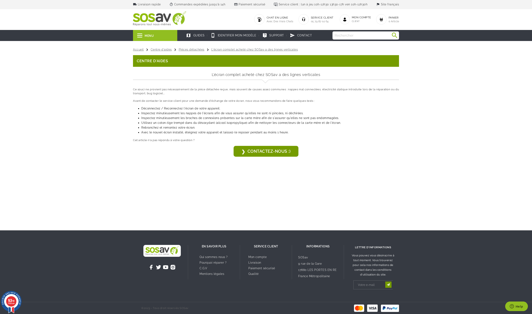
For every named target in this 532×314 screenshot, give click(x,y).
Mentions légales (212, 274)
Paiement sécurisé (261, 268)
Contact (301, 35)
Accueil (138, 49)
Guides (195, 35)
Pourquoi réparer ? (213, 262)
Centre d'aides (161, 49)
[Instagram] (173, 267)
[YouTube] (166, 267)
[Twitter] (158, 267)
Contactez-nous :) (269, 151)
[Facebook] (151, 267)
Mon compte (257, 257)
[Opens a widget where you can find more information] (516, 307)
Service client (266, 246)
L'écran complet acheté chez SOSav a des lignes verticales (254, 49)
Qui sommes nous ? (214, 257)
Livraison (254, 262)
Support (273, 35)
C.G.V (203, 268)
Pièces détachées (191, 49)
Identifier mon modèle (233, 35)
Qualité (253, 274)
